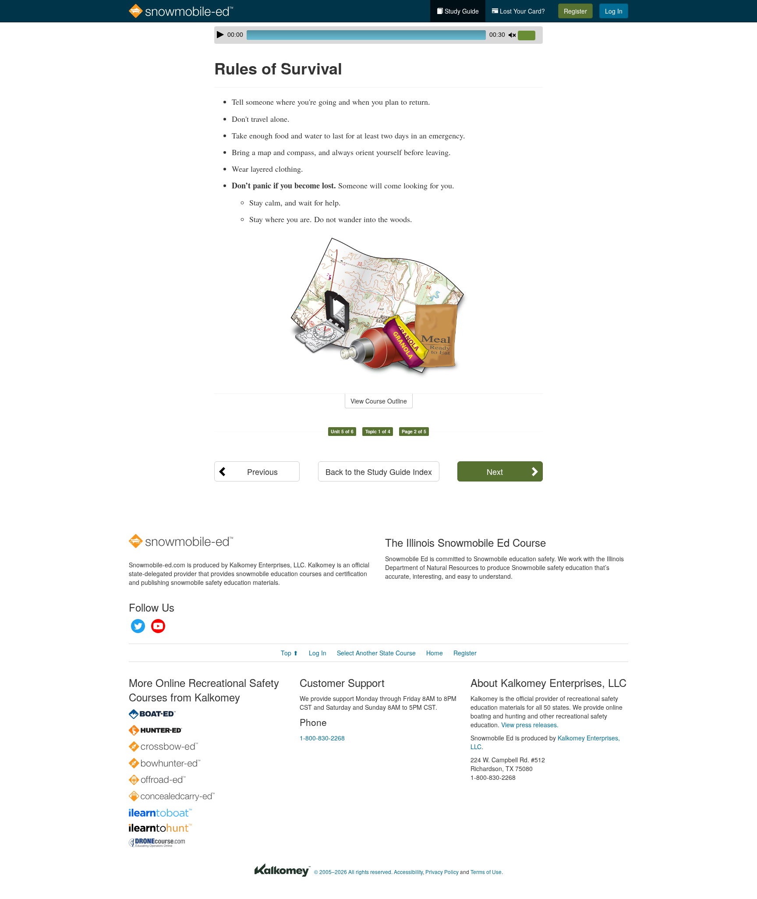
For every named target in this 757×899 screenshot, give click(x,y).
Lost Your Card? (521, 11)
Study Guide (461, 11)
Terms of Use (486, 871)
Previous (262, 471)
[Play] (220, 34)
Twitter (138, 626)
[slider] (530, 36)
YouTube (158, 626)
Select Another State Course (376, 652)
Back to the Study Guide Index (378, 471)
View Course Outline (378, 400)
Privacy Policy (442, 871)
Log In (614, 11)
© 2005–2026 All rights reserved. (353, 871)
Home (434, 652)
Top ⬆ (289, 652)
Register (575, 11)
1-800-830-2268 (322, 737)
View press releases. (530, 724)
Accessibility (408, 871)
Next (495, 471)
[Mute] (512, 35)
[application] (378, 35)
